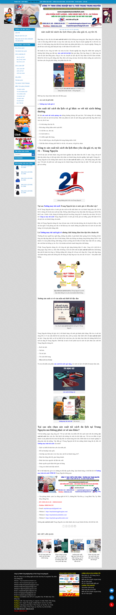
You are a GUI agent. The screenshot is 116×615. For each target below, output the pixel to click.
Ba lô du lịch (43, 347)
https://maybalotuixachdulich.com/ (56, 515)
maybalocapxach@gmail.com (52, 508)
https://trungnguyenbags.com (28, 586)
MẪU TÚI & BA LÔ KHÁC (22, 86)
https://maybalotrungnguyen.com (29, 584)
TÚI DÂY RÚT (20, 100)
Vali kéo (41, 350)
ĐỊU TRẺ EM (20, 103)
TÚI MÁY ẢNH (20, 98)
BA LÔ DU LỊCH (19, 48)
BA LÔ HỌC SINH (21, 59)
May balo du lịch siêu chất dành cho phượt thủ (24, 40)
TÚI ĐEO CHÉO (21, 89)
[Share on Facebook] (63, 526)
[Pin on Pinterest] (72, 526)
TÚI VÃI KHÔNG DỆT (22, 91)
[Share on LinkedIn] (75, 526)
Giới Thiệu (24, 1)
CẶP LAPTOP (20, 71)
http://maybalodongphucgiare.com (28, 582)
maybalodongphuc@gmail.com (28, 590)
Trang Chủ (17, 1)
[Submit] (33, 154)
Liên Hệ (85, 1)
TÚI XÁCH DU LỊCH (21, 51)
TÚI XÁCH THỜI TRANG (22, 83)
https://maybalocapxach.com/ (28, 588)
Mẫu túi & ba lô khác (45, 360)
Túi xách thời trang (45, 357)
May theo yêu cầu (33, 1)
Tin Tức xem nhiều (74, 29)
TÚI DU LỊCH (19, 80)
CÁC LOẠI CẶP (19, 65)
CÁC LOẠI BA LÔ (20, 54)
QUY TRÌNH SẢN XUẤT (46, 1)
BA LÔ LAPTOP (21, 57)
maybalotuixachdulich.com (29, 580)
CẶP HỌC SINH (21, 73)
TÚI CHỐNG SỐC (21, 94)
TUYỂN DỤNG (78, 1)
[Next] (101, 552)
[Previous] (37, 552)
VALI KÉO (18, 77)
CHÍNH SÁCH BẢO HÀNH (59, 1)
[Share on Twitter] (66, 526)
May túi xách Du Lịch (21, 35)
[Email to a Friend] (69, 526)
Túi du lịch (42, 353)
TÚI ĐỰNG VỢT (21, 96)
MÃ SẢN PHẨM (70, 1)
